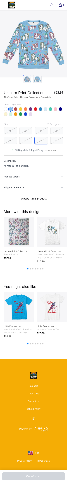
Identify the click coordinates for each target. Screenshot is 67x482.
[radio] (10, 130)
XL (10, 140)
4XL (57, 140)
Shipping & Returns (14, 187)
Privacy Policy (24, 460)
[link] (19, 232)
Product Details (12, 176)
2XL (26, 140)
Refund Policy (33, 409)
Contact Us (33, 401)
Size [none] (6, 124)
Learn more (51, 150)
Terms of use (43, 460)
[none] (53, 124)
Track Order (33, 393)
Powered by (25, 429)
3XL (41, 140)
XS (10, 130)
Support (33, 386)
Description (10, 160)
